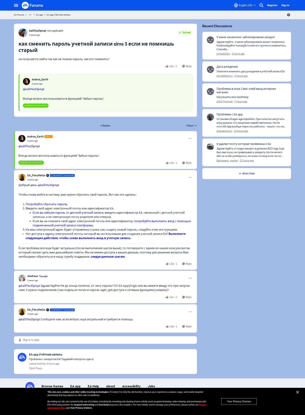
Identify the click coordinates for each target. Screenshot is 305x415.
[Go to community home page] (32, 5)
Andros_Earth (40, 79)
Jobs (151, 386)
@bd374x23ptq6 (33, 89)
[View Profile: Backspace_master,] (210, 146)
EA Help (93, 386)
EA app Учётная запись (58, 14)
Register (272, 5)
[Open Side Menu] (16, 5)
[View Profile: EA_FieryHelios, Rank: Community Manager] (22, 177)
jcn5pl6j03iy (223, 53)
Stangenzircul (224, 131)
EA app (39, 14)
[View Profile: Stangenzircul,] (210, 117)
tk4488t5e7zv (225, 76)
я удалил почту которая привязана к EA (244, 144)
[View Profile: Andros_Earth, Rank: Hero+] (21, 138)
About (110, 386)
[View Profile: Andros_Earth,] (26, 81)
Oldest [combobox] (191, 126)
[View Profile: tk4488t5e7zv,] (210, 69)
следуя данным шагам (108, 256)
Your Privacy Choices (239, 401)
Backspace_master (227, 160)
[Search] (261, 5)
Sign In (285, 5)
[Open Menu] (288, 14)
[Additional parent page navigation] (30, 14)
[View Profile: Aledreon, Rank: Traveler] (22, 278)
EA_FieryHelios (36, 175)
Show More (248, 173)
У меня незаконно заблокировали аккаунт (246, 37)
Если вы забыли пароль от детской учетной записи (68, 212)
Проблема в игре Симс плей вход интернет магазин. (246, 90)
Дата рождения (227, 67)
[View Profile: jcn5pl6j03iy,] (210, 39)
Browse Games (52, 386)
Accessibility (131, 386)
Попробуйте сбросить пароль (46, 204)
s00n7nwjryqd (224, 101)
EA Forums (19, 14)
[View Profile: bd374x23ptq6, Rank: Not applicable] (23, 32)
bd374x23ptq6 (37, 30)
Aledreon (32, 276)
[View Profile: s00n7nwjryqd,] (210, 91)
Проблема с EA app (230, 114)
